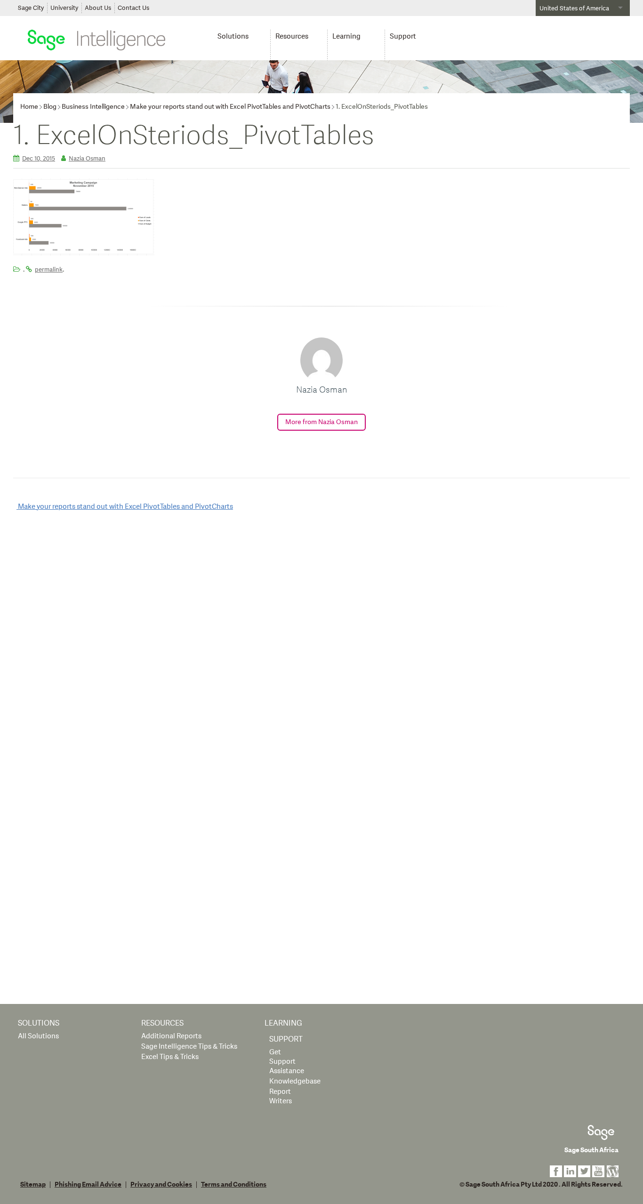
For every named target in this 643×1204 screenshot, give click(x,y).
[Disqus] (321, 639)
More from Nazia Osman (321, 421)
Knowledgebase (295, 1081)
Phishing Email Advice (88, 1184)
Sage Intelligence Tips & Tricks (189, 1046)
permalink (49, 269)
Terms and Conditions (233, 1184)
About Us (98, 8)
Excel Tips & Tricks (170, 1057)
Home (29, 106)
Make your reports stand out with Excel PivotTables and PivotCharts (230, 106)
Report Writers (280, 1096)
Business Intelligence (93, 106)
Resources (291, 36)
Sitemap (33, 1184)
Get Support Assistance (286, 1061)
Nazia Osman (87, 158)
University (64, 8)
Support (403, 36)
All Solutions (38, 1036)
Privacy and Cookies (161, 1184)
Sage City (31, 8)
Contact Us (133, 8)
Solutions (233, 36)
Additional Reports (171, 1036)
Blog (49, 106)
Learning (346, 36)
